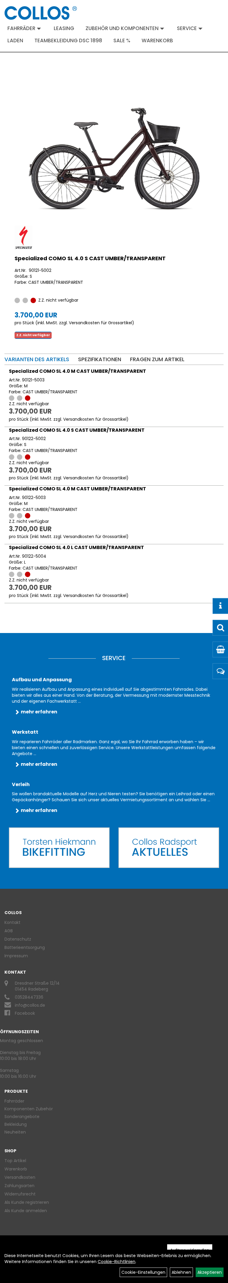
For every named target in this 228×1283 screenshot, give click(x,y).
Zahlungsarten (19, 1186)
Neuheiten (15, 1132)
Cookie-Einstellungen (143, 1272)
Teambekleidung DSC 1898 (68, 40)
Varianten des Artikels (36, 359)
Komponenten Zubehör (28, 1109)
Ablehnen (181, 1272)
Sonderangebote (21, 1117)
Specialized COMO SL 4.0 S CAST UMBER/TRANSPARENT (90, 258)
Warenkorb (157, 40)
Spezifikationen (99, 359)
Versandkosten (19, 1177)
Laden (15, 40)
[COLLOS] (40, 13)
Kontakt (12, 922)
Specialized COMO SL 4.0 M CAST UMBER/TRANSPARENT (77, 371)
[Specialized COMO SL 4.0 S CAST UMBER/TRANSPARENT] (114, 159)
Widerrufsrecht (20, 1194)
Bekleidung (15, 1124)
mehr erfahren (39, 711)
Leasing (64, 28)
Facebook (25, 1013)
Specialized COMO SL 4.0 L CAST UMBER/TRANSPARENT (76, 547)
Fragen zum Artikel (157, 359)
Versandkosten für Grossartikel (100, 323)
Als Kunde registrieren (26, 1202)
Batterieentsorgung (24, 947)
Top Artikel (15, 1161)
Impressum (16, 956)
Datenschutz (17, 939)
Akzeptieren (209, 1272)
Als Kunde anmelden (25, 1211)
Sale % (121, 40)
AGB (8, 931)
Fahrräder (21, 28)
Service (187, 28)
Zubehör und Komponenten (122, 28)
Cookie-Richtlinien (116, 1262)
